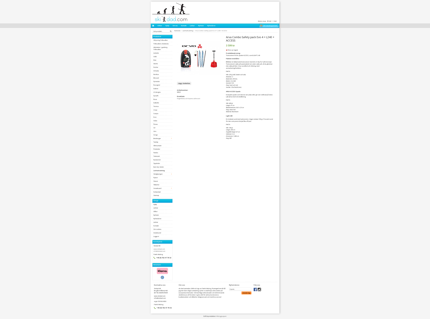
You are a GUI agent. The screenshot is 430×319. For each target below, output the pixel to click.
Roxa (155, 99)
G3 (154, 128)
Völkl (155, 57)
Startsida (177, 31)
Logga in (156, 236)
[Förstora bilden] (199, 58)
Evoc (155, 117)
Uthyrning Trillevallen (160, 40)
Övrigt (155, 135)
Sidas (155, 121)
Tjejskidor (156, 163)
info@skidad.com (159, 251)
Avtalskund (157, 233)
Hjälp (167, 26)
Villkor (159, 26)
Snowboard (157, 188)
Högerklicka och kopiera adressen (188, 99)
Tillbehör (156, 185)
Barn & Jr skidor (158, 167)
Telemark (156, 156)
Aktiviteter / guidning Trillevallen (160, 48)
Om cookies (157, 229)
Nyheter (201, 26)
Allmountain (157, 146)
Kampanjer (157, 192)
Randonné (157, 160)
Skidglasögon (158, 174)
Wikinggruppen (221, 316)
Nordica (156, 74)
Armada (156, 71)
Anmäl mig (246, 293)
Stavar (155, 181)
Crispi (155, 110)
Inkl (270, 21)
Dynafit (155, 96)
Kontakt (183, 26)
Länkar (192, 26)
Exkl (275, 21)
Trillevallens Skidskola (161, 44)
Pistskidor (156, 149)
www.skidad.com (159, 249)
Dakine (155, 89)
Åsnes (155, 124)
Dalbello (156, 103)
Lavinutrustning (159, 171)
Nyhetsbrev (211, 26)
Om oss (175, 26)
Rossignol (156, 85)
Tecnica (156, 106)
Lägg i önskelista (184, 83)
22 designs (157, 92)
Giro (154, 131)
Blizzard (156, 78)
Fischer (155, 67)
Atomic (155, 64)
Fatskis (155, 153)
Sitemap (156, 195)
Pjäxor (155, 178)
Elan (154, 60)
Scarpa (155, 113)
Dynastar (156, 81)
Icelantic (156, 53)
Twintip (155, 142)
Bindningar (157, 138)
